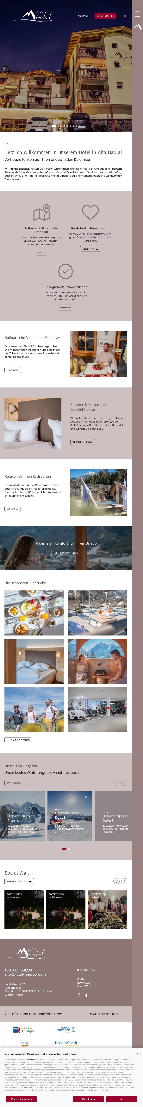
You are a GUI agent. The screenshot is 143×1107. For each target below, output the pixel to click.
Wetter (81, 979)
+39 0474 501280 (18, 970)
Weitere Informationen (21, 1099)
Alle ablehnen (88, 1099)
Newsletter (83, 982)
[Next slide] (124, 783)
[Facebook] (124, 881)
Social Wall (84, 986)
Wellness (12, 508)
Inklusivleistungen (66, 553)
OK (121, 1099)
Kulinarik (13, 370)
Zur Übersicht (16, 782)
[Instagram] (116, 881)
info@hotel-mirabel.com (25, 974)
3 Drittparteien (32, 1060)
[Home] (137, 27)
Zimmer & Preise (82, 441)
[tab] (53, 126)
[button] (137, 1053)
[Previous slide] (116, 783)
